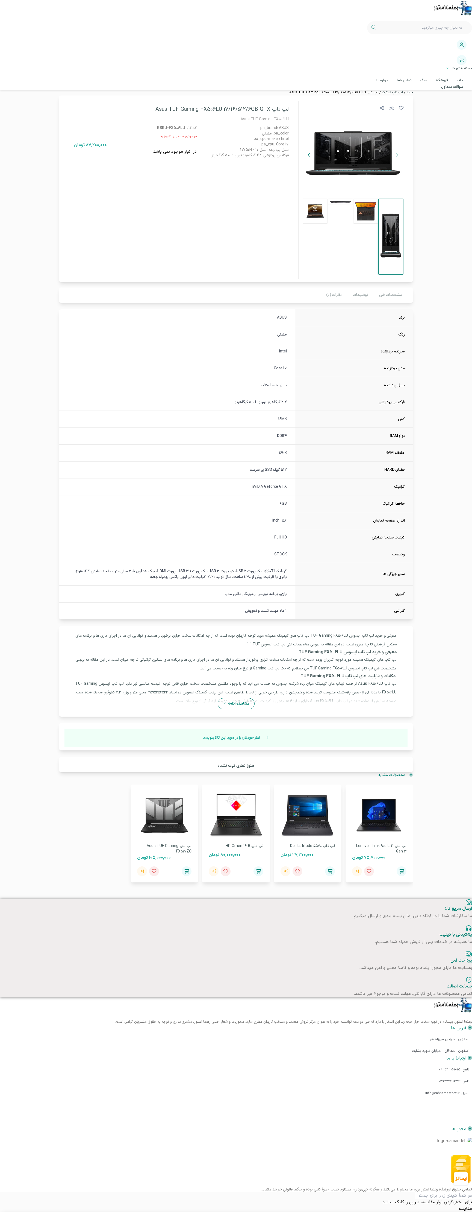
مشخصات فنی (390, 295)
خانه (409, 92)
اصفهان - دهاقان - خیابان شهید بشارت (440, 1051)
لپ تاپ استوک (392, 92)
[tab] (390, 295)
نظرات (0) (334, 295)
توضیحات (360, 295)
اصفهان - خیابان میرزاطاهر (449, 1039)
